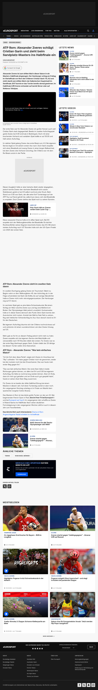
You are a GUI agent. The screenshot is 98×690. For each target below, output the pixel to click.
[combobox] (68, 648)
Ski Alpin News (31, 673)
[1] (33, 648)
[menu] (88, 31)
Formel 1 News (31, 668)
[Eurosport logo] (10, 31)
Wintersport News (32, 670)
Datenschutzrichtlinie (81, 662)
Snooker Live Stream (33, 665)
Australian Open (32, 662)
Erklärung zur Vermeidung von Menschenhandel (84, 668)
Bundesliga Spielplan (9, 659)
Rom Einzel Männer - (15, 42)
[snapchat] (89, 685)
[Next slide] (94, 36)
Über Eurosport (55, 659)
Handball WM (31, 659)
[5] (42, 648)
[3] (37, 648)
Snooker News (7, 668)
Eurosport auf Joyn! (16, 400)
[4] (40, 648)
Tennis (5, 42)
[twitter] (84, 685)
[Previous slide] (3, 36)
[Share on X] (5, 486)
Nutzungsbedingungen (82, 659)
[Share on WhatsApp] (9, 486)
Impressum (78, 665)
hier (21, 110)
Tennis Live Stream (32, 676)
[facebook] (79, 685)
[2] (35, 648)
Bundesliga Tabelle (8, 662)
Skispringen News (8, 665)
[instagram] (93, 685)
